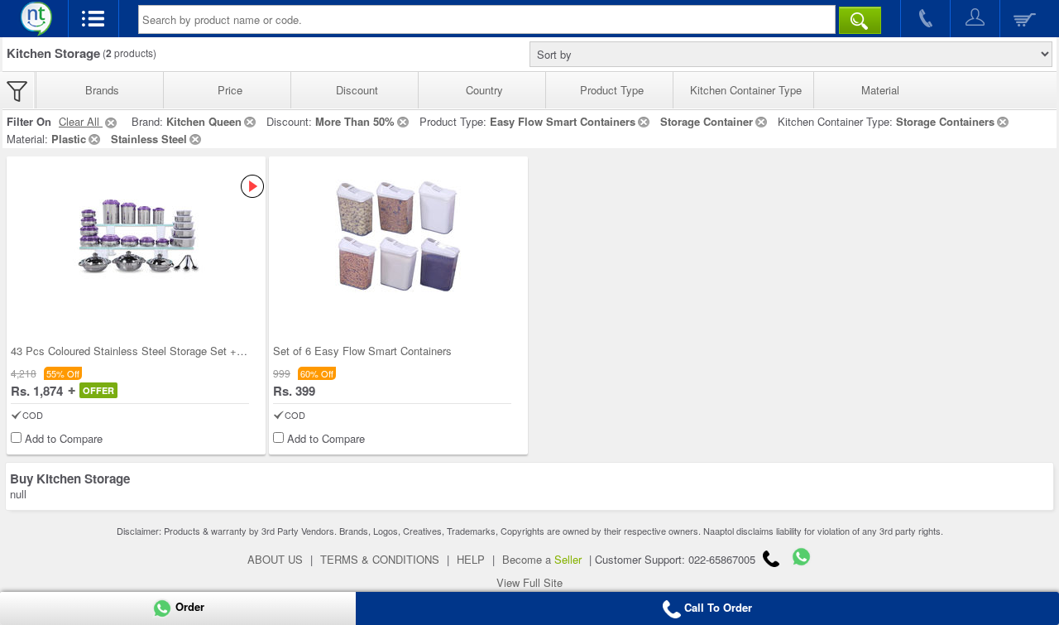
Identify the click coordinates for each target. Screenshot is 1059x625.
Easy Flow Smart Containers (562, 121)
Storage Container (706, 121)
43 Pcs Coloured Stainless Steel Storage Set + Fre (133, 350)
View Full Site (529, 582)
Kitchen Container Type (746, 90)
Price (230, 90)
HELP (471, 559)
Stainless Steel (149, 139)
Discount (357, 90)
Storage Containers (945, 121)
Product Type (612, 90)
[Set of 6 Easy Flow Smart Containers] (398, 236)
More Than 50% (355, 121)
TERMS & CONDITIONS (379, 559)
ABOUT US (275, 559)
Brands (102, 90)
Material (880, 90)
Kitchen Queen (204, 121)
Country (484, 90)
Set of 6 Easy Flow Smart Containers (362, 350)
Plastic (68, 139)
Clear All (81, 121)
